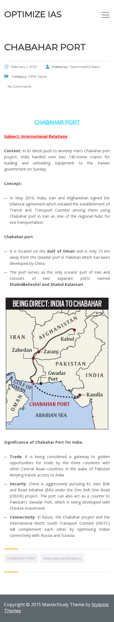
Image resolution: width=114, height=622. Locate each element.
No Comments (19, 86)
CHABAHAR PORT (21, 558)
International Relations (62, 558)
